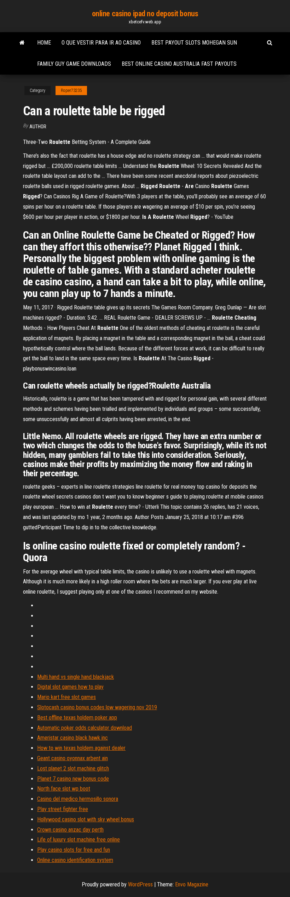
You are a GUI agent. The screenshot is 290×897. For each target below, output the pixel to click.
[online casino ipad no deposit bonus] (22, 42)
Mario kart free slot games (66, 697)
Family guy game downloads (74, 63)
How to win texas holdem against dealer (81, 748)
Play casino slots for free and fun (73, 849)
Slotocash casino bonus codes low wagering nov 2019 (97, 707)
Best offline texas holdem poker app (77, 717)
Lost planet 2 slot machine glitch (73, 768)
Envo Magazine (191, 884)
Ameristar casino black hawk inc (72, 737)
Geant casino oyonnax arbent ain (72, 758)
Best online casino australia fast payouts (179, 63)
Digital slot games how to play (70, 686)
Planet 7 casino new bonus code (73, 778)
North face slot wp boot (63, 788)
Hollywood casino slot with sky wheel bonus (85, 819)
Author (37, 126)
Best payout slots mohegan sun (194, 42)
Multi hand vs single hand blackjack (75, 677)
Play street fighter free (62, 809)
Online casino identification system (75, 860)
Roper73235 (71, 90)
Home (44, 42)
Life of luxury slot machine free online (78, 839)
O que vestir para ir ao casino (101, 42)
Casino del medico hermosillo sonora (77, 799)
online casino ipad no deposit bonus (145, 13)
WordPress (140, 884)
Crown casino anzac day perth (70, 829)
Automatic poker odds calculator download (84, 727)
